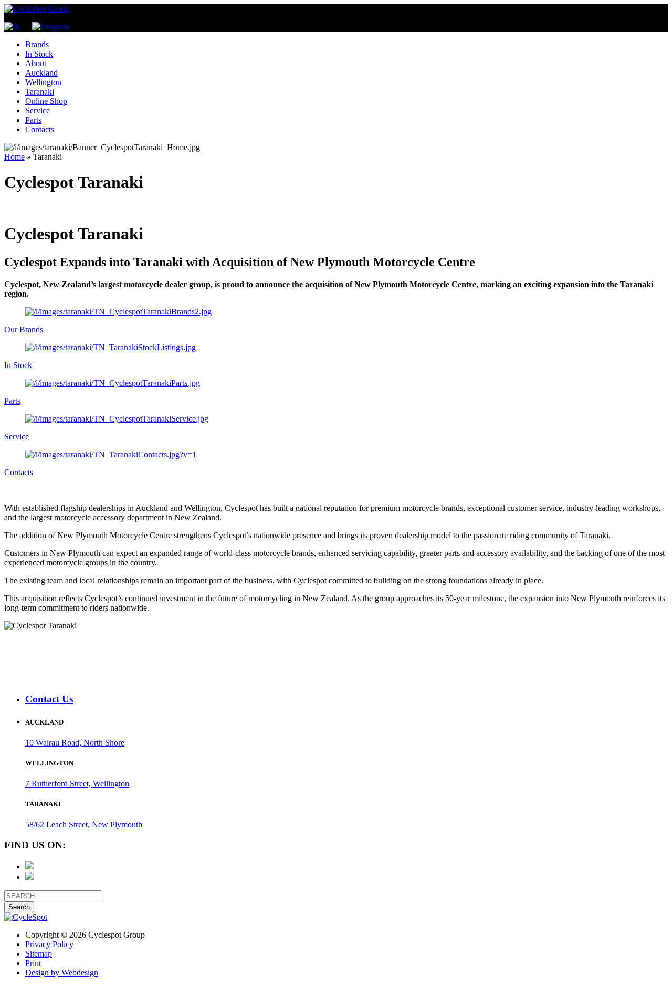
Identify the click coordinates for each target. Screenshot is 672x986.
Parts (33, 120)
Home (14, 156)
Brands (37, 44)
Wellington (43, 82)
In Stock (39, 53)
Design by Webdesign (61, 972)
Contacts (39, 129)
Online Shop (46, 101)
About (35, 63)
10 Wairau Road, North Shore (74, 742)
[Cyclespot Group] (36, 8)
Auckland (41, 72)
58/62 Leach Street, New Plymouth (83, 824)
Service (37, 110)
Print (33, 963)
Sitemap (38, 953)
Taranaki (39, 91)
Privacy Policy (49, 944)
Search (19, 907)
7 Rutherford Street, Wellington (77, 783)
